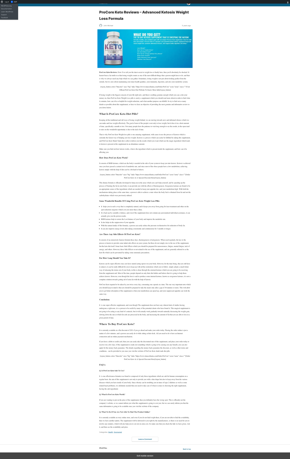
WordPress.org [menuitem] (6, 6)
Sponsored (118, 432)
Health (110, 432)
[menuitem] (2, 2)
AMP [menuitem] (15, 2)
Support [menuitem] (4, 15)
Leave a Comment (145, 439)
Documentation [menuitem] (6, 9)
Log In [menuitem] (7, 2)
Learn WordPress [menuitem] (7, 12)
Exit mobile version (145, 456)
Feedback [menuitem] (4, 17)
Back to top (187, 449)
